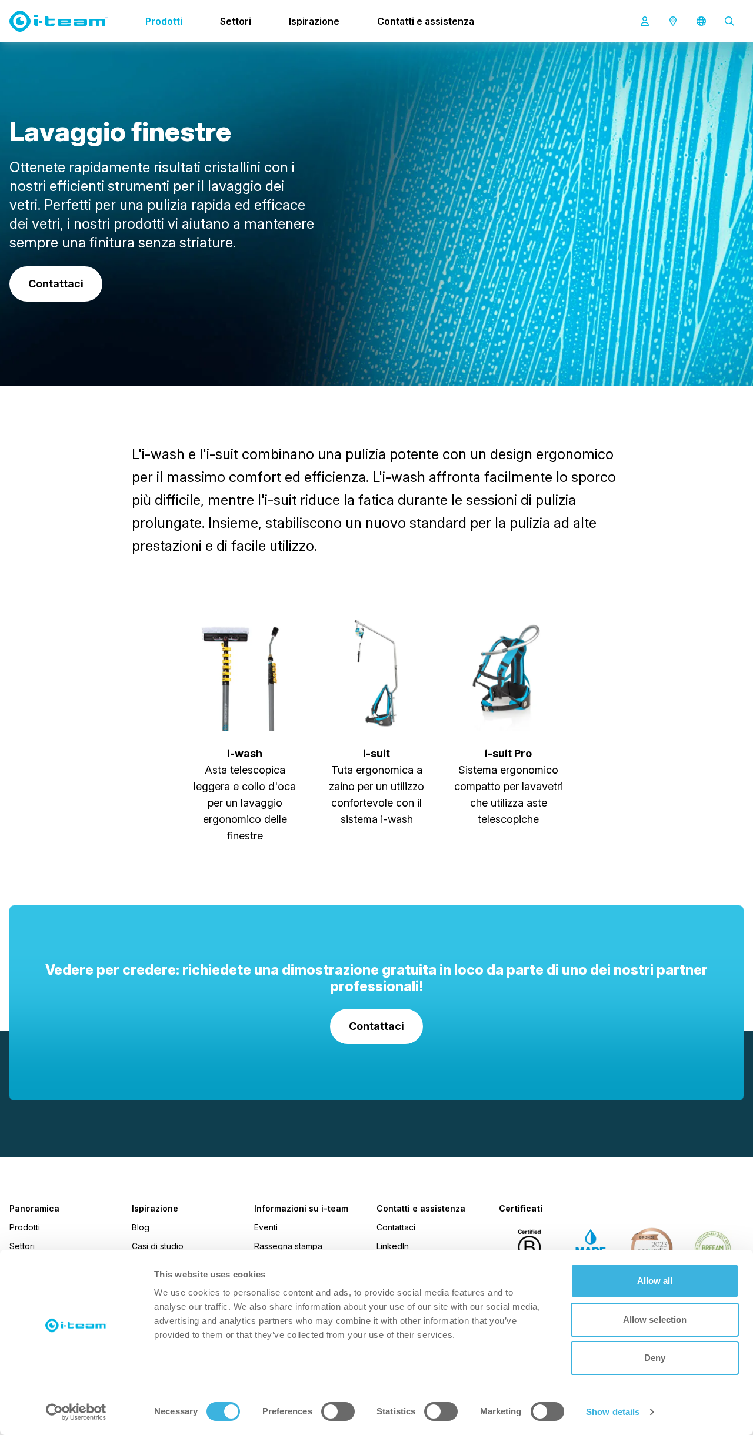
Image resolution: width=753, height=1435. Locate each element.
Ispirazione (314, 21)
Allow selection (655, 1319)
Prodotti (163, 21)
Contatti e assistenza (425, 21)
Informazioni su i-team (301, 1208)
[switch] (338, 1411)
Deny (654, 1358)
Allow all (655, 1281)
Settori (235, 21)
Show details (612, 1412)
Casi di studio (158, 1246)
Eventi (266, 1227)
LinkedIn (392, 1246)
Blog (140, 1227)
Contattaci (395, 1227)
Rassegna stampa (288, 1246)
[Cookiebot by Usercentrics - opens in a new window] (76, 1412)
